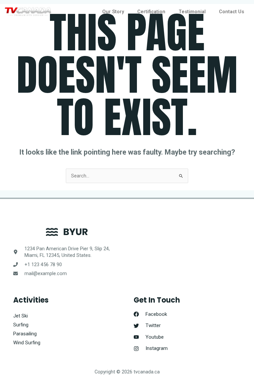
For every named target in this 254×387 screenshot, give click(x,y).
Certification (151, 12)
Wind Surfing (26, 343)
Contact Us (231, 12)
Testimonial (192, 12)
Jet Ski (20, 316)
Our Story (113, 12)
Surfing (20, 325)
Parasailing (25, 334)
